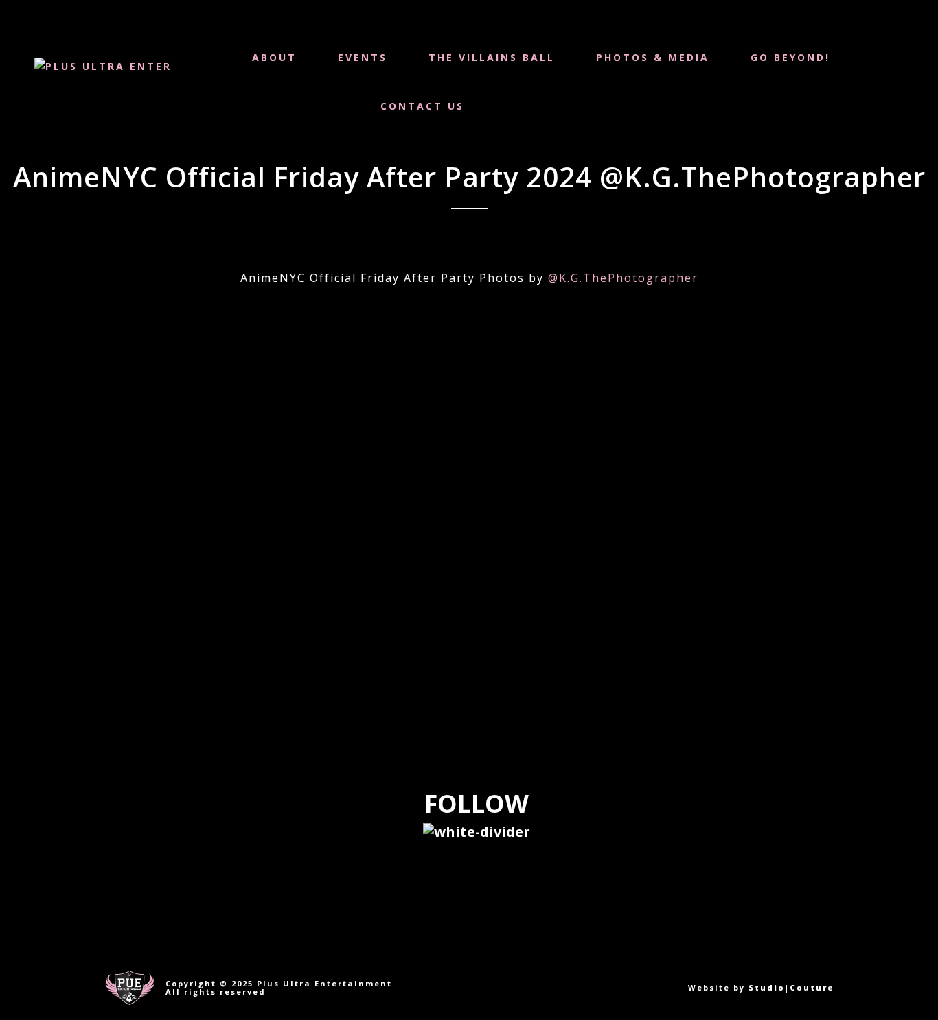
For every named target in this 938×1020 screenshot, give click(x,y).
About (274, 57)
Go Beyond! (790, 57)
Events (362, 57)
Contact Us (422, 105)
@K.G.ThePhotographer (623, 277)
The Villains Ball (491, 57)
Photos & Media (652, 57)
